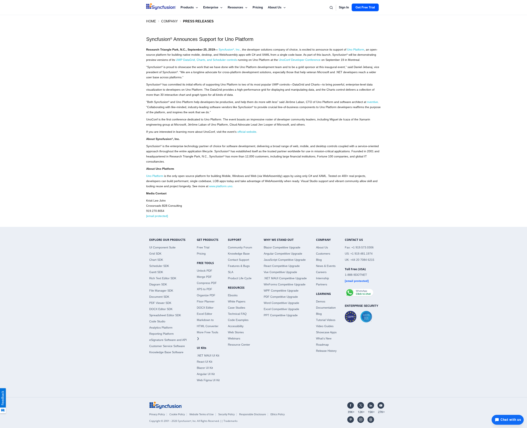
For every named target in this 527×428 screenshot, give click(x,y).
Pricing (257, 7)
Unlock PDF (204, 270)
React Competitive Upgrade (282, 266)
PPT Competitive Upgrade (281, 315)
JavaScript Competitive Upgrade (285, 259)
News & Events (326, 266)
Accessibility (236, 326)
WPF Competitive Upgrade (281, 290)
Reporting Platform (161, 333)
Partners (321, 284)
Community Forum (240, 247)
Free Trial (203, 247)
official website (246, 131)
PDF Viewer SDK (160, 303)
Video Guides (324, 326)
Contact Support (238, 259)
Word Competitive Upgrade (281, 303)
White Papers (236, 301)
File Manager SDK (161, 290)
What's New (323, 338)
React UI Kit (204, 361)
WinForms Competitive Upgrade (284, 284)
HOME (151, 21)
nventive (372, 102)
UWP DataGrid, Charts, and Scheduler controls (206, 59)
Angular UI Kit (206, 374)
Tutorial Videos (325, 320)
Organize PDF (206, 295)
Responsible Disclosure (252, 414)
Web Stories (236, 332)
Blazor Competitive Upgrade (282, 247)
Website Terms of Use (201, 414)
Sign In (343, 7)
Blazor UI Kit (205, 367)
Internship (322, 278)
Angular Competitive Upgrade (283, 253)
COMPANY (169, 21)
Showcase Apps (326, 332)
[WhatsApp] (359, 291)
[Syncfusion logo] (165, 405)
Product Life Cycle (240, 278)
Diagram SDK (158, 284)
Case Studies (236, 307)
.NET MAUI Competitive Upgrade (285, 278)
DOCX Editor (205, 307)
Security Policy (226, 414)
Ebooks (233, 295)
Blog (319, 259)
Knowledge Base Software (166, 352)
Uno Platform (355, 49)
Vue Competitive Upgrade (280, 272)
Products (187, 7)
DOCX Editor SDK (161, 309)
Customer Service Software (167, 346)
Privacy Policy (157, 414)
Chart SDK (156, 259)
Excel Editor (204, 313)
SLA (230, 272)
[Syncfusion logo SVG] (161, 6)
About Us (274, 7)
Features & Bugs (239, 266)
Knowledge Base (239, 253)
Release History (326, 350)
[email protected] (157, 216)
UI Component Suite (162, 247)
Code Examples (238, 320)
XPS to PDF (204, 289)
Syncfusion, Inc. (229, 49)
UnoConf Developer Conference (300, 59)
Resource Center (239, 344)
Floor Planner (206, 301)
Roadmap (322, 344)
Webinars (234, 338)
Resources (235, 7)
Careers (321, 272)
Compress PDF (207, 283)
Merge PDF (204, 276)
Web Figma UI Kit (208, 380)
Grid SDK (155, 253)
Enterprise (210, 7)
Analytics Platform (161, 327)
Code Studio (157, 321)
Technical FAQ (237, 313)
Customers (323, 253)
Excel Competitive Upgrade (281, 309)
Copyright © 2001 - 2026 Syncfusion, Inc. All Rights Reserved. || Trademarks (193, 421)
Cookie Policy (177, 414)
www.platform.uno (220, 186)
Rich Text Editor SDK (162, 278)
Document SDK (159, 296)
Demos (320, 301)
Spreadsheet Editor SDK (165, 315)
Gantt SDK (156, 272)
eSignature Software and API (168, 339)
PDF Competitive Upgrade (281, 296)
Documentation (326, 307)
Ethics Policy (277, 414)
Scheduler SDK (159, 266)
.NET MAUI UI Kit (208, 355)
